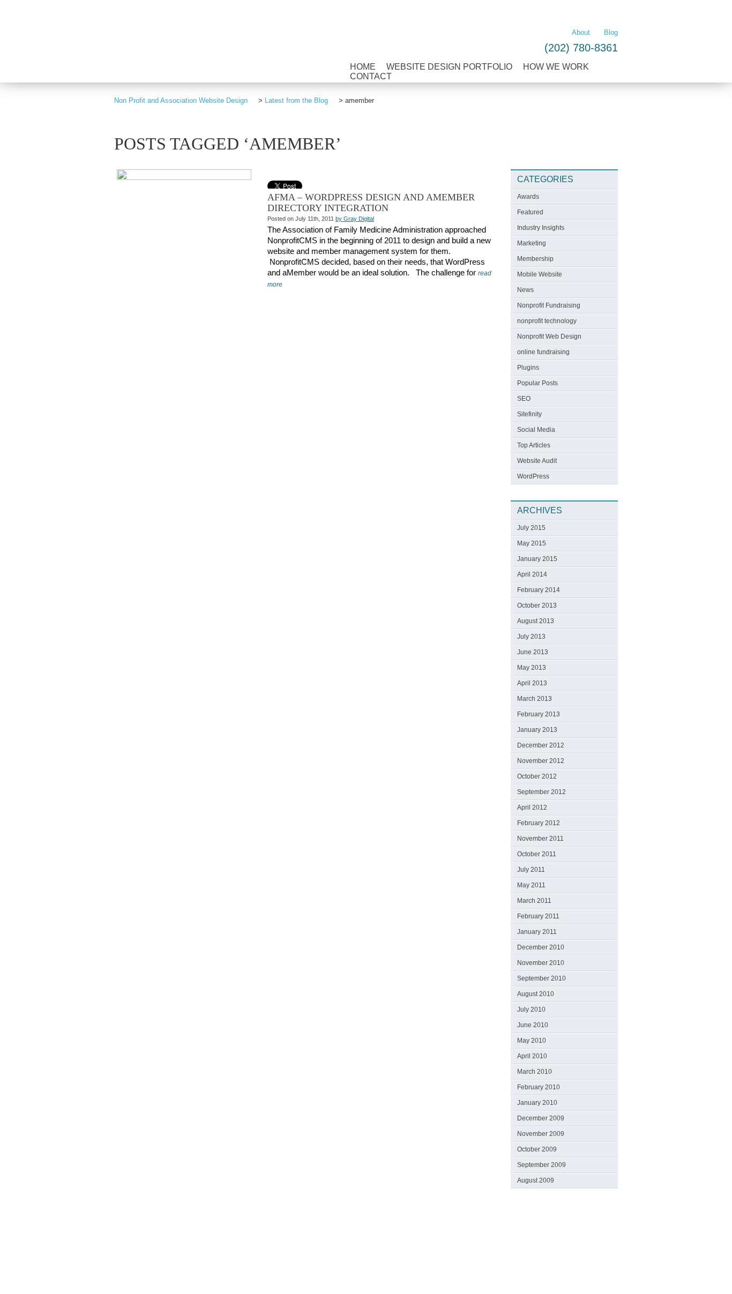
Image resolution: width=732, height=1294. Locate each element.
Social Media (536, 429)
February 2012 (538, 823)
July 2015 (531, 528)
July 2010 (531, 1009)
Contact (371, 76)
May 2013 (531, 667)
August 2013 (535, 621)
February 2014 (538, 590)
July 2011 (531, 869)
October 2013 (537, 605)
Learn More (592, 11)
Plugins (528, 367)
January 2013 (537, 730)
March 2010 (534, 1071)
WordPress (533, 476)
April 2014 (532, 574)
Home (363, 66)
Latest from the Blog (296, 100)
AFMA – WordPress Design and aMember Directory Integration (371, 202)
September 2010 (541, 978)
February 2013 (538, 714)
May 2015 (531, 543)
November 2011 (540, 838)
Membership (535, 259)
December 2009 (540, 1118)
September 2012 (541, 792)
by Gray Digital (354, 218)
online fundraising (543, 352)
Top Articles (533, 445)
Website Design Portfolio (449, 66)
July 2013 (531, 636)
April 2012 (532, 807)
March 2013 (534, 698)
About (581, 32)
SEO (524, 398)
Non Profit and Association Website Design (203, 50)
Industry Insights (540, 227)
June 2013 (532, 652)
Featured (530, 212)
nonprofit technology (547, 321)
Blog (611, 32)
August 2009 (535, 1180)
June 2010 (532, 1025)
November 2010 (540, 963)
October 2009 (537, 1149)
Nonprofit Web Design (549, 336)
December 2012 (540, 745)
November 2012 (540, 761)
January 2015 (537, 559)
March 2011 (534, 900)
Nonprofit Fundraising (548, 305)
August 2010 (535, 994)
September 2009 (541, 1165)
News (525, 290)
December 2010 (540, 947)
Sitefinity (529, 414)
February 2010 (538, 1087)
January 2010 (537, 1102)
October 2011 (536, 854)
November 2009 (540, 1134)
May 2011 (531, 885)
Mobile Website (539, 274)
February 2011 (538, 916)
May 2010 (531, 1040)
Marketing (531, 243)
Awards (528, 196)
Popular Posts (537, 383)
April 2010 (532, 1056)
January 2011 (537, 932)
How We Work (556, 66)
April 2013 (532, 683)
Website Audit (537, 461)
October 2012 (537, 776)
